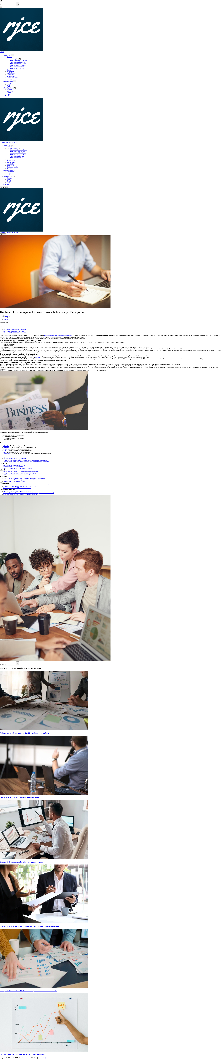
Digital (9, 181)
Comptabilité (10, 164)
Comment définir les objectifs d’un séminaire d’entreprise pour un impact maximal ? (26, 485)
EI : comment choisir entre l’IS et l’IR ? (14, 465)
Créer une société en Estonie (18, 153)
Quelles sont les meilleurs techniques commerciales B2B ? (19, 479)
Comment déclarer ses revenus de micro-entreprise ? (17, 468)
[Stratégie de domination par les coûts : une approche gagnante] (44, 858)
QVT (8, 174)
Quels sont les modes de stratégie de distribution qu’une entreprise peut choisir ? (25, 460)
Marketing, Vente (8, 176)
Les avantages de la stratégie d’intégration (13, 331)
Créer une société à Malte (17, 156)
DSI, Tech (6, 184)
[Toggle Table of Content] (1, 326)
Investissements (11, 165)
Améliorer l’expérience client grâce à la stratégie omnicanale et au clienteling (24, 478)
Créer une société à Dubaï (17, 157)
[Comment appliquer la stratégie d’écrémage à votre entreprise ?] (44, 1051)
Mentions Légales (43, 1058)
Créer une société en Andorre (18, 154)
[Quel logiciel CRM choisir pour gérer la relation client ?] (44, 794)
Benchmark (10, 168)
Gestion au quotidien (12, 167)
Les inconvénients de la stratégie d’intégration (14, 332)
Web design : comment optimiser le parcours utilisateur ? (18, 474)
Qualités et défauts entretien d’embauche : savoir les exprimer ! (20, 494)
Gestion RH (10, 173)
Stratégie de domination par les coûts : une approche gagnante (22, 862)
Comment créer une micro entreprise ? (13, 466)
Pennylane (6, 453)
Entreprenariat (7, 145)
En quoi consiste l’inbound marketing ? (14, 481)
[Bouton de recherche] (17, 663)
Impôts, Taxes (11, 162)
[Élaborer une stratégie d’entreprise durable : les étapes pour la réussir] (44, 729)
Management (10, 171)
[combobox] (8, 664)
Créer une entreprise (12, 148)
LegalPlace (6, 449)
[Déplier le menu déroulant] (12, 145)
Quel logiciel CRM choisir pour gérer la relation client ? (19, 797)
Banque (9, 159)
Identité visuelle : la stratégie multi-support (14, 458)
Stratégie (9, 178)
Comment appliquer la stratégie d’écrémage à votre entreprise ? (22, 1054)
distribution (38, 357)
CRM (8, 182)
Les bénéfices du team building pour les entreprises (17, 488)
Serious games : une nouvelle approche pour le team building (20, 486)
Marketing (10, 179)
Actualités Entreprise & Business (9, 142)
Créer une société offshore (17, 151)
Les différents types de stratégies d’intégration (14, 329)
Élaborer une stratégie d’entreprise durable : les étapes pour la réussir (24, 733)
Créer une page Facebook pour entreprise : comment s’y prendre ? (21, 471)
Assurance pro (11, 160)
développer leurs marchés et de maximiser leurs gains (58, 335)
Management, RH (8, 170)
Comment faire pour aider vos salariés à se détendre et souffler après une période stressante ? (28, 493)
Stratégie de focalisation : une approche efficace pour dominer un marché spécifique (26, 461)
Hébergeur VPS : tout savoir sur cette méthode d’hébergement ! (20, 473)
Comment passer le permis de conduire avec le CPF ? (17, 491)
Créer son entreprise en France (18, 150)
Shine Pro (6, 446)
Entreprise (9, 146)
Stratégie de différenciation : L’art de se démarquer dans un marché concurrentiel (28, 991)
